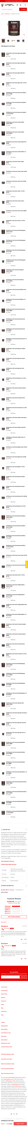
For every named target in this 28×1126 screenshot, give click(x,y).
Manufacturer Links (5, 1043)
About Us (3, 997)
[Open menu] (25, 5)
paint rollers (18, 1077)
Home (2, 13)
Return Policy (4, 994)
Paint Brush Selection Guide (7, 1054)
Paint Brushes (4, 1029)
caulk (13, 1081)
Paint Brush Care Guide (6, 1059)
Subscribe (23, 977)
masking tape (14, 1084)
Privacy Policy (4, 990)
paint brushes (11, 1077)
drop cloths (18, 1086)
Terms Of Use (4, 987)
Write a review (4, 892)
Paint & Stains (4, 1039)
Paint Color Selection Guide (7, 1068)
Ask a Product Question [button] (14, 916)
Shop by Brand (4, 1025)
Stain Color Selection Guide (7, 1073)
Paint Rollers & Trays (6, 1032)
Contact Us (3, 1001)
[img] (4, 926)
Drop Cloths (3, 1036)
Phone (2, 1004)
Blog (2, 1008)
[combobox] (14, 9)
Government (4, 1011)
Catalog (3, 1022)
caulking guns (8, 1081)
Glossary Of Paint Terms (6, 1046)
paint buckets (7, 1079)
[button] (5, 889)
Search (24, 9)
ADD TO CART (20, 1123)
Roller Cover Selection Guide (7, 1063)
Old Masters (7, 13)
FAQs (2, 1015)
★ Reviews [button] (26, 564)
